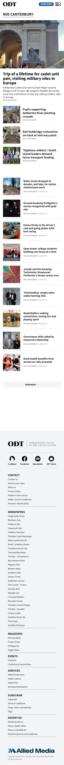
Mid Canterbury (10, 100)
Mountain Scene (15, 601)
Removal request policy (18, 503)
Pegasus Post (14, 564)
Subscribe (46, 4)
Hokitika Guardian (16, 532)
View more (30, 384)
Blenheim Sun (14, 520)
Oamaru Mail (14, 589)
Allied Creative (14, 678)
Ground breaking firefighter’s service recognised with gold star (40, 206)
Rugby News (13, 650)
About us (12, 487)
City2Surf (12, 660)
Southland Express (16, 625)
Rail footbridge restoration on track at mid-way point (40, 133)
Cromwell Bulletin (16, 597)
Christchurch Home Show (19, 664)
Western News (14, 568)
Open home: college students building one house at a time (40, 250)
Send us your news (16, 483)
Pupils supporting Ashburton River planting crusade (39, 113)
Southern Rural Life (16, 617)
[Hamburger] (58, 4)
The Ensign (13, 621)
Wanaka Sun (13, 593)
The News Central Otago (19, 605)
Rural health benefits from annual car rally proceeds (38, 360)
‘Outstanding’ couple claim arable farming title (38, 294)
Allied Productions (16, 674)
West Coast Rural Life (17, 540)
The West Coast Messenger (20, 536)
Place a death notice (17, 726)
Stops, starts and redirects (19, 707)
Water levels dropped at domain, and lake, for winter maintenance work (39, 184)
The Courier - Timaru (17, 584)
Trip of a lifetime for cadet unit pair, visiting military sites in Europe (31, 78)
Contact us (13, 479)
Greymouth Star (15, 528)
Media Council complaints (19, 499)
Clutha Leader (14, 613)
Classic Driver (14, 642)
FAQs (10, 711)
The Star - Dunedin (16, 609)
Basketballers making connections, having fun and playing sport (39, 316)
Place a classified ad (17, 730)
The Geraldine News (17, 552)
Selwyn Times (14, 576)
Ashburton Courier (16, 580)
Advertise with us (15, 722)
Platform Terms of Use (18, 495)
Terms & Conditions (16, 703)
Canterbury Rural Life (17, 548)
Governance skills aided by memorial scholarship (38, 338)
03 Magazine (13, 646)
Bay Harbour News (16, 560)
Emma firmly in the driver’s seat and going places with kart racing (39, 228)
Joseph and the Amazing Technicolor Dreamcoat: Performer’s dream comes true (41, 272)
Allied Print (13, 682)
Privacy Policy (14, 491)
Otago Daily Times (16, 516)
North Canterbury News (18, 544)
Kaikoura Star (14, 524)
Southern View (14, 572)
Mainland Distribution (18, 686)
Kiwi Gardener (14, 637)
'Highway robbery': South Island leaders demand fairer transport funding (39, 154)
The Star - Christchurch (18, 556)
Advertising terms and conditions (23, 734)
